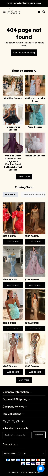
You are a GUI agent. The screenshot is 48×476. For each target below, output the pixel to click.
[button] (4, 11)
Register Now (32, 4)
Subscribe (39, 435)
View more (24, 176)
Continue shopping (24, 52)
